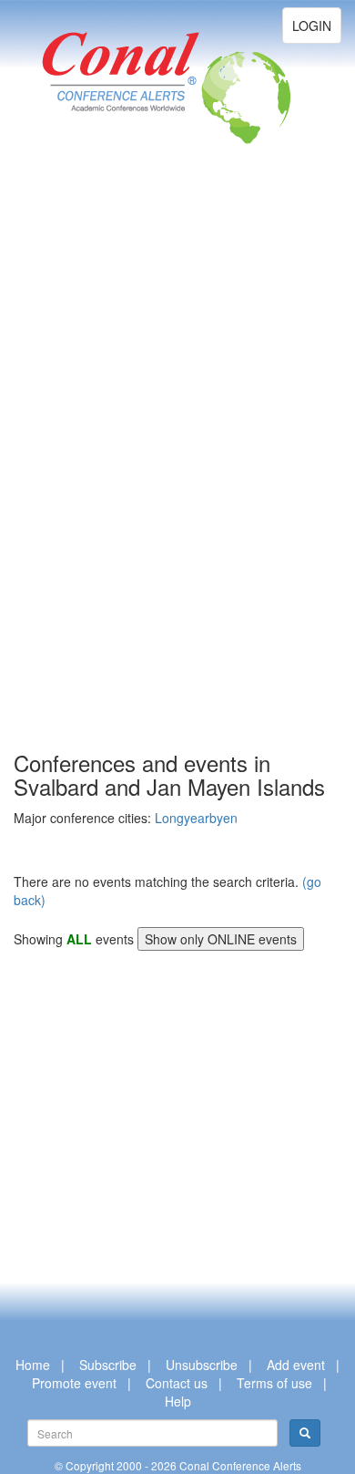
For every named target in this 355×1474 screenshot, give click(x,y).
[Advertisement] (86, 474)
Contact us (177, 1383)
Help (178, 1401)
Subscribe (108, 1364)
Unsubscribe (202, 1364)
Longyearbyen (196, 818)
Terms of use (274, 1383)
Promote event (74, 1383)
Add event (296, 1364)
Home (32, 1364)
